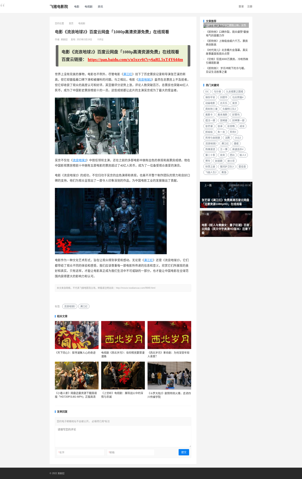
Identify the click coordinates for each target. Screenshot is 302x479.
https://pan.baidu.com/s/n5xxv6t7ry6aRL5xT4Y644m (135, 59)
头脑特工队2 (229, 108)
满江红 (127, 74)
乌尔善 (217, 91)
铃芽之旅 (210, 166)
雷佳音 (242, 166)
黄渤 (223, 172)
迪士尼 (231, 160)
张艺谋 (209, 126)
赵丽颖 (218, 160)
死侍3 (233, 132)
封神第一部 (238, 120)
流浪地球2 (145, 79)
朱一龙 (221, 132)
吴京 (234, 103)
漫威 (236, 143)
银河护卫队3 (227, 166)
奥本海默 (222, 114)
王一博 (223, 149)
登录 (241, 6)
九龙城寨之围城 (234, 91)
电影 (76, 6)
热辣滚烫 (210, 149)
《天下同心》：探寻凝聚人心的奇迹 (75, 352)
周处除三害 (211, 108)
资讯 (100, 6)
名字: (62, 452)
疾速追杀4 (237, 149)
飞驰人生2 (211, 172)
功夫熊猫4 (237, 97)
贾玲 (207, 160)
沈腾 (227, 137)
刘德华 (223, 97)
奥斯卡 (209, 114)
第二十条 (210, 155)
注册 (249, 6)
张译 (220, 126)
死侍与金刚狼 (212, 137)
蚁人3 (243, 155)
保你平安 (210, 97)
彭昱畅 (231, 126)
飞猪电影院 (59, 7)
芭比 (232, 155)
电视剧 (88, 6)
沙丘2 (238, 137)
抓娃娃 (209, 132)
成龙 (242, 126)
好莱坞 (236, 114)
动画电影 (210, 103)
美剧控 (64, 39)
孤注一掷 (210, 120)
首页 (71, 23)
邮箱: (112, 452)
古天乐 (223, 103)
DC (207, 91)
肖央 (222, 155)
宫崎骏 (223, 120)
